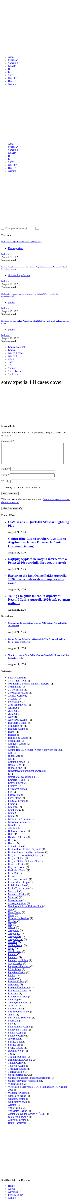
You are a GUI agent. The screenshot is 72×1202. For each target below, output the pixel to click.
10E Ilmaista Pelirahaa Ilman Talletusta (28, 683)
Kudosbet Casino (17, 870)
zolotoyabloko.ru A (18, 1116)
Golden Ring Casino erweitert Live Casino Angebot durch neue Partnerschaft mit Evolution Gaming (37, 542)
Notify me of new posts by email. (23, 487)
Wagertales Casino (18, 1092)
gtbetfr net (13, 828)
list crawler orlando (18, 879)
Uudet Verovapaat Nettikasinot (24, 1080)
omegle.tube (14, 936)
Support (12, 368)
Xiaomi (12, 84)
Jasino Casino (15, 846)
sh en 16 (12, 1005)
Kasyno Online (16, 858)
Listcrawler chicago (18, 882)
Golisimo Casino (17, 822)
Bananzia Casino (17, 722)
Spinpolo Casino (17, 1035)
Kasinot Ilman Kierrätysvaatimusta (26, 852)
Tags (10, 362)
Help (10, 834)
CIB (10, 758)
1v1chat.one (14, 686)
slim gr (11, 1014)
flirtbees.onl (14, 794)
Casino (11, 746)
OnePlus (12, 78)
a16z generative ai (17, 704)
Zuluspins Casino (17, 1119)
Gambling (13, 810)
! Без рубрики (16, 677)
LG (10, 72)
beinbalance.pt (15, 725)
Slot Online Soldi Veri (19, 1017)
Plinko (11, 975)
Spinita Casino (15, 1032)
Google (12, 66)
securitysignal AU (17, 1002)
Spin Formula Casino (19, 1026)
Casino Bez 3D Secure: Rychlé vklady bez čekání (34, 749)
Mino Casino (15, 900)
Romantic (13, 993)
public (11, 302)
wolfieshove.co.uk (17, 1101)
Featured (12, 785)
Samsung (13, 63)
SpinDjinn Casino (17, 1029)
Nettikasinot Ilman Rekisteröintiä (25, 906)
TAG (11, 365)
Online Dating (15, 945)
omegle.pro (14, 933)
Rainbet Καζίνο (16, 981)
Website (5, 481)
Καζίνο (12, 350)
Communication (16, 761)
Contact (12, 1197)
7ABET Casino (16, 695)
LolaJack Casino (17, 885)
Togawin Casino (16, 1065)
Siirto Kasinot (15, 1008)
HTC (11, 69)
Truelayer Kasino (17, 1068)
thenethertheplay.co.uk (20, 1059)
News (11, 915)
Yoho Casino (15, 1107)
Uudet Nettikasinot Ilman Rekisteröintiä (29, 1077)
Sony (11, 75)
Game (11, 813)
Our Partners (14, 951)
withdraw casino (16, 1098)
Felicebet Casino (17, 788)
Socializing (14, 1020)
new (10, 909)
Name (5, 468)
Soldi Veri (13, 374)
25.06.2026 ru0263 (18, 692)
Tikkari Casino (16, 1062)
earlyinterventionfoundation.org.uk (26, 770)
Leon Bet (13, 873)
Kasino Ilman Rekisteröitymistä (24, 849)
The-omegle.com (17, 1056)
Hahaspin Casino (17, 831)
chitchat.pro (14, 755)
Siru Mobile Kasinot (18, 1011)
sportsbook (14, 1038)
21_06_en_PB (15, 689)
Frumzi (12, 804)
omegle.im (13, 930)
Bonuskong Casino (18, 737)
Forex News (14, 797)
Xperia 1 (12, 356)
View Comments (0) (12, 508)
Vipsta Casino (15, 1083)
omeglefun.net (15, 939)
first (10, 791)
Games (11, 816)
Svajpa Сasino (15, 1047)
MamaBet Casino (17, 894)
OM (10, 924)
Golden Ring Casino (19, 275)
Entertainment (15, 782)
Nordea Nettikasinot (18, 918)
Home (11, 1185)
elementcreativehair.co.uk (21, 776)
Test (10, 1053)
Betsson (12, 734)
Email (5, 475)
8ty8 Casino (14, 701)
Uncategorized (15, 248)
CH (10, 752)
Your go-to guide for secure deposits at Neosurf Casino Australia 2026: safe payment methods (39, 599)
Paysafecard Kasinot (19, 966)
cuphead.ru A (15, 767)
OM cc (11, 927)
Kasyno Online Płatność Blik (23, 861)
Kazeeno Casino (16, 864)
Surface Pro (14, 1044)
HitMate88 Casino (17, 837)
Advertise (13, 1191)
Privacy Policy (15, 1194)
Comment (7, 441)
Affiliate (12, 707)
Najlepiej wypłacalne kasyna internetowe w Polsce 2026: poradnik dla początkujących (37, 560)
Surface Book (15, 1041)
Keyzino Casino (16, 867)
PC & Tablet (14, 969)
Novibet (12, 921)
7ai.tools (12, 698)
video (11, 359)
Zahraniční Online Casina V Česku (26, 1113)
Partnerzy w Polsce (18, 960)
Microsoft (13, 60)
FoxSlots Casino (16, 800)
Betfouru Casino (16, 728)
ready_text (13, 984)
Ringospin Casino (17, 990)
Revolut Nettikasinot (19, 987)
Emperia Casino (16, 779)
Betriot (11, 731)
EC (10, 773)
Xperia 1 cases (15, 353)
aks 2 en (12, 713)
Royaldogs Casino (17, 996)
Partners (12, 954)
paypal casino (15, 963)
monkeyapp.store (17, 903)
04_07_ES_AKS (17, 680)
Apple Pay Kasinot (18, 719)
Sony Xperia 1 (15, 371)
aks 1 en (12, 710)
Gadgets (12, 807)
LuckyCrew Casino (18, 888)
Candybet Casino (17, 743)
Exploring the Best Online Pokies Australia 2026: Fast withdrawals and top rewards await (37, 579)
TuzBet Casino (16, 1071)
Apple (11, 56)
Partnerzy (13, 957)
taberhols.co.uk (16, 1050)
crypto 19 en (14, 764)
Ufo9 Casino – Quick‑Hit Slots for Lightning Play (21, 242)
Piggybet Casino (16, 972)
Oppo (11, 948)
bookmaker (14, 740)
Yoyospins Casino (17, 1110)
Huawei (12, 81)
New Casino (14, 912)
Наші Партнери (17, 1122)
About (11, 1188)
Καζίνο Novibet (16, 347)
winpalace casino (17, 1095)
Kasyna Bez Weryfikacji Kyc (23, 855)
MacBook (13, 891)
